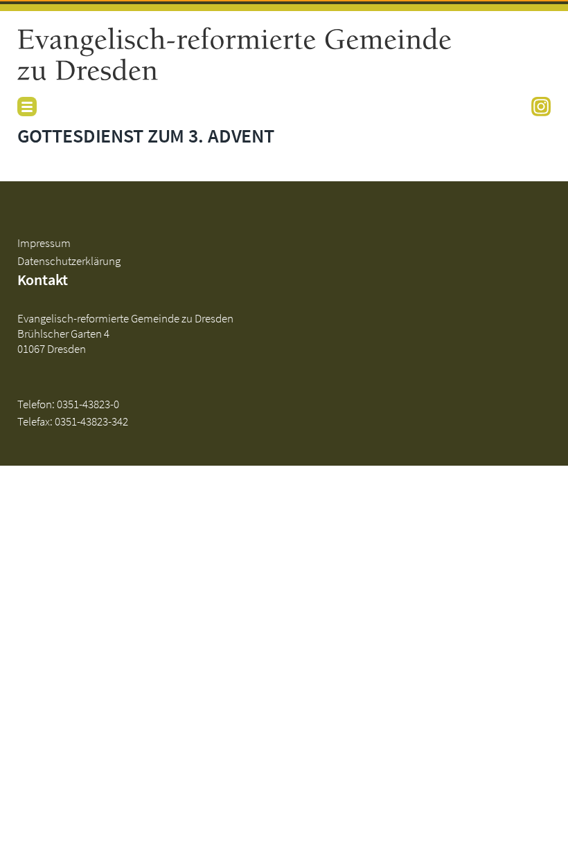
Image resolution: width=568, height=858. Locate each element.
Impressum (44, 242)
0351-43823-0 (88, 404)
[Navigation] (27, 106)
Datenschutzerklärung (69, 260)
